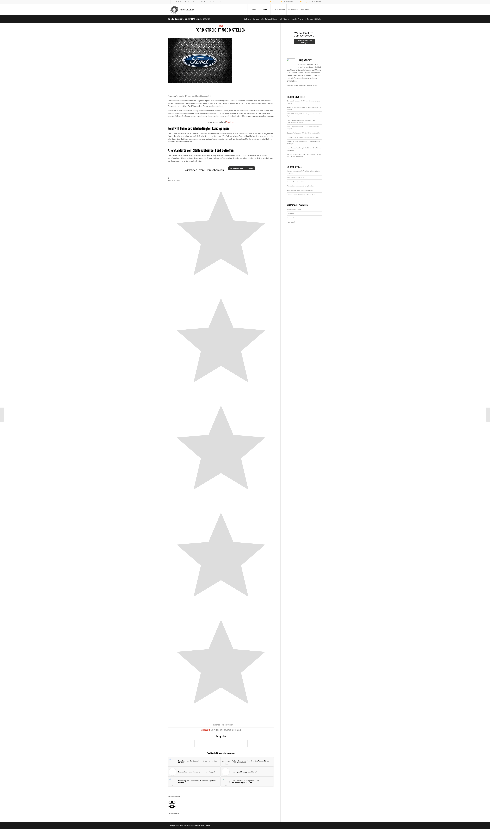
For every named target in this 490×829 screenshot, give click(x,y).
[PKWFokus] (183, 9)
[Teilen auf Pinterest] (261, 743)
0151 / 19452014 (289, 2)
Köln (221, 730)
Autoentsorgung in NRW (294, 209)
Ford (217, 730)
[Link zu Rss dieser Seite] (172, 2)
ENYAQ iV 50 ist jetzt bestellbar (311, 133)
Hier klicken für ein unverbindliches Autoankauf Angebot (203, 2)
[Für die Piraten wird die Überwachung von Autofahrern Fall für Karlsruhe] (2, 415)
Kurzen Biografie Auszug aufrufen (302, 85)
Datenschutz (290, 218)
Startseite (179, 2)
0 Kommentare (216, 725)
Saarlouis (227, 730)
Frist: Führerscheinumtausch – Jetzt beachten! (300, 186)
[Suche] (316, 9)
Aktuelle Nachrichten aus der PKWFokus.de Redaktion (189, 18)
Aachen (213, 730)
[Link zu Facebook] (168, 2)
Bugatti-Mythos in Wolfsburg (295, 177)
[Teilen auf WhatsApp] (234, 743)
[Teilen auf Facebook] (181, 743)
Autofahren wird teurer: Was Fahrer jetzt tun (300, 190)
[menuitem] (178, 2)
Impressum (196, 825)
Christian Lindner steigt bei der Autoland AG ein (301, 195)
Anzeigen (230, 122)
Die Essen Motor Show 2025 (295, 182)
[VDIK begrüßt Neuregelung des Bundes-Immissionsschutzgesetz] (488, 415)
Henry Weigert (229, 725)
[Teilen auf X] (208, 743)
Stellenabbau (236, 730)
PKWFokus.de (291, 222)
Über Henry (290, 213)
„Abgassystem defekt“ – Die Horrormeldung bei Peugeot (301, 121)
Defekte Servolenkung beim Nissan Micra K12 (305, 137)
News (221, 26)
